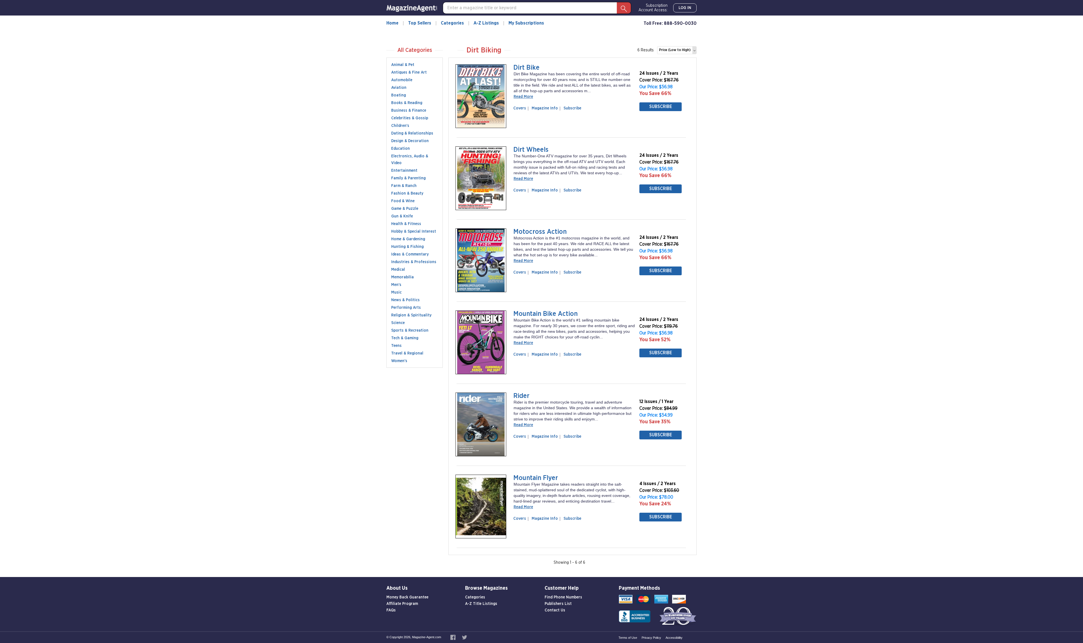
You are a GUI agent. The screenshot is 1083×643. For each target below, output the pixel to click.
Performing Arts (406, 308)
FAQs (391, 610)
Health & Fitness (406, 224)
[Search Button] (624, 8)
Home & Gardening (408, 239)
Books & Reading (406, 103)
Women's (399, 361)
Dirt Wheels (531, 149)
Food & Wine (403, 201)
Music (396, 292)
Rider (521, 396)
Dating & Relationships (412, 133)
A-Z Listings (486, 23)
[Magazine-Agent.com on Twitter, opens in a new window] (464, 637)
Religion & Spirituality (411, 315)
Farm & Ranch (404, 186)
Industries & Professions (413, 262)
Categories (452, 23)
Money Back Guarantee (407, 597)
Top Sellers (419, 23)
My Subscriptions (526, 23)
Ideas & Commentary (410, 254)
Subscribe (572, 108)
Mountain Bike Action (545, 314)
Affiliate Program (402, 604)
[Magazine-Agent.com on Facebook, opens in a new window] (453, 637)
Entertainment (404, 171)
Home (392, 23)
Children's (400, 126)
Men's (396, 285)
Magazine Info (543, 108)
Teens (396, 346)
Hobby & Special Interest (413, 232)
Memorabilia (402, 277)
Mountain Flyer (535, 478)
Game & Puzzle (404, 209)
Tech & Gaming (404, 338)
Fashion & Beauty (407, 193)
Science (398, 323)
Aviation (398, 88)
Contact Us (555, 610)
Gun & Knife (402, 216)
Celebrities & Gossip (409, 118)
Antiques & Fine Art (409, 72)
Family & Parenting (408, 178)
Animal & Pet (402, 65)
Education (400, 149)
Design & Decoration (410, 141)
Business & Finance (408, 111)
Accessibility (674, 637)
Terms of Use (627, 637)
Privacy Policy (651, 637)
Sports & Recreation (409, 330)
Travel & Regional (407, 353)
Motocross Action (540, 231)
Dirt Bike (526, 67)
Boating (398, 95)
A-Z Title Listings (481, 604)
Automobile (401, 80)
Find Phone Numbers (563, 597)
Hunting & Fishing (407, 247)
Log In (685, 8)
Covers (520, 108)
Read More (523, 97)
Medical (398, 270)
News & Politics (405, 300)
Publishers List (558, 604)
